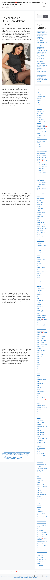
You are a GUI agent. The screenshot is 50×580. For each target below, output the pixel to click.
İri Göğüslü (40, 300)
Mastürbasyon (40, 422)
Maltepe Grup (20, 453)
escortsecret (4, 576)
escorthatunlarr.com (18, 577)
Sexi (38, 488)
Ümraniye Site (40, 548)
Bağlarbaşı (40, 216)
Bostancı (39, 234)
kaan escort (46, 576)
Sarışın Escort (40, 484)
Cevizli (39, 250)
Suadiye (39, 500)
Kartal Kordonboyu (42, 344)
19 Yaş (39, 98)
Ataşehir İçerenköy (41, 172)
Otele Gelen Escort (42, 468)
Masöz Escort (40, 420)
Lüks (38, 393)
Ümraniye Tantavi (41, 550)
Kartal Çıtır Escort (41, 327)
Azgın (38, 210)
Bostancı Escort (41, 237)
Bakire (38, 218)
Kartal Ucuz (40, 354)
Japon (38, 302)
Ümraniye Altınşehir (42, 516)
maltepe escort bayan (25, 452)
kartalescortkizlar (21, 576)
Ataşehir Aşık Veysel (42, 151)
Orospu (39, 466)
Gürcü (38, 296)
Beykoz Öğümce (41, 232)
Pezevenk (39, 474)
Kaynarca (39, 356)
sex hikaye (34, 577)
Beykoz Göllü (40, 230)
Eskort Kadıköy (41, 271)
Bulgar (39, 239)
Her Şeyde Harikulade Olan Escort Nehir (12, 458)
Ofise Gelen (13, 456)
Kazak (38, 358)
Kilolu (38, 360)
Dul (38, 265)
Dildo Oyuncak (41, 259)
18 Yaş (39, 94)
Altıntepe (39, 115)
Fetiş (38, 275)
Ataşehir (39, 149)
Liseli (38, 389)
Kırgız (38, 364)
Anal (38, 144)
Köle (38, 366)
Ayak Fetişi (40, 202)
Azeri (5, 452)
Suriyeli (39, 503)
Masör (6, 454)
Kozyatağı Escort (41, 379)
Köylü (38, 377)
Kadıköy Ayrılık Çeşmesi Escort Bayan (41, 312)
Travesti (39, 507)
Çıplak (38, 257)
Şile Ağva (39, 492)
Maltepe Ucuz (40, 411)
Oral (38, 460)
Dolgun (39, 261)
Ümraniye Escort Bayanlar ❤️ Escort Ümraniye (42, 538)
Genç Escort (40, 282)
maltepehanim (38, 576)
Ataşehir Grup (40, 170)
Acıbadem (39, 109)
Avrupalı (39, 200)
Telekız (39, 505)
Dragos (39, 263)
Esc (38, 269)
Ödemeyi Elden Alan (6, 456)
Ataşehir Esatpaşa (41, 157)
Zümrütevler (40, 565)
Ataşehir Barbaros (41, 155)
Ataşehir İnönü (40, 174)
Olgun (38, 451)
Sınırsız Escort (40, 498)
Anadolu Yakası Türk (42, 139)
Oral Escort (40, 462)
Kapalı (38, 322)
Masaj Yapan (40, 416)
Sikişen (39, 490)
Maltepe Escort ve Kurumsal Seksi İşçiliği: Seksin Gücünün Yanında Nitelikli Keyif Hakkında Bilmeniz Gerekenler (41, 57)
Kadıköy (39, 304)
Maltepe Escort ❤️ (17, 452)
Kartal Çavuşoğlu (41, 324)
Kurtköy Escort (41, 383)
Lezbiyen (39, 387)
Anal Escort (40, 146)
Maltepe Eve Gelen (13, 453)
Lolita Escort (40, 391)
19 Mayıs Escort (41, 96)
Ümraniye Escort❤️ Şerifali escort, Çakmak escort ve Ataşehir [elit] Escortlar (21, 3)
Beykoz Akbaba (41, 222)
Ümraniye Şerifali (41, 545)
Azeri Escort (40, 208)
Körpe (38, 375)
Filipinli (39, 277)
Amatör (39, 117)
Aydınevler (40, 204)
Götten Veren (40, 288)
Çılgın (38, 255)
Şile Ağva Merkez (41, 494)
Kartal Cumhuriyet (41, 329)
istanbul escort (27, 577)
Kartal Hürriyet (41, 342)
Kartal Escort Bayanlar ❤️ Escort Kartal (42, 332)
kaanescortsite (30, 576)
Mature (39, 424)
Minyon (11, 454)
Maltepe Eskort (5, 453)
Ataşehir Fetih (40, 168)
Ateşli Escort (40, 198)
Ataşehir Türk (40, 194)
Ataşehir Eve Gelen (42, 164)
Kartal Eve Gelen (41, 340)
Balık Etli (39, 220)
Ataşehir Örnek (41, 191)
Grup (38, 292)
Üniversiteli (40, 557)
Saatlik (39, 478)
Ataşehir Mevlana (41, 182)
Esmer (38, 273)
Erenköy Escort (41, 267)
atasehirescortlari (12, 576)
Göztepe (39, 290)
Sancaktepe (40, 480)
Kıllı (38, 362)
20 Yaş (39, 100)
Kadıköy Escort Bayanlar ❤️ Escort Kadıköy (42, 319)
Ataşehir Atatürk (41, 153)
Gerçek (39, 286)
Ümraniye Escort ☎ (42, 534)
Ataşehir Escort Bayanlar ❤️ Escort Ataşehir (42, 161)
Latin (38, 385)
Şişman (39, 496)
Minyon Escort (17, 454)
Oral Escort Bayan (41, 464)
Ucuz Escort (40, 511)
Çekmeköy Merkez (41, 248)
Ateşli (38, 196)
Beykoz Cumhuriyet (42, 228)
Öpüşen (39, 457)
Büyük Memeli (40, 241)
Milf (9, 454)
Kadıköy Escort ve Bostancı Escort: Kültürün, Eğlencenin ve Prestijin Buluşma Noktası (42, 78)
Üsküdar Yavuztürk (42, 559)
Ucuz (38, 509)
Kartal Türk (40, 352)
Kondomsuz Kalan (41, 371)
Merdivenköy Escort (42, 426)
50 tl (38, 105)
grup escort (40, 294)
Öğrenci (28, 456)
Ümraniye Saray (41, 543)
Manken (25, 453)
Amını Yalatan (40, 119)
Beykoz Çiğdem (41, 224)
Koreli (38, 373)
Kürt (38, 381)
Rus (38, 476)
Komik (38, 368)
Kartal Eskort (40, 338)
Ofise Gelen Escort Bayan (21, 456)
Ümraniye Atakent (41, 519)
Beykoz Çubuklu (41, 226)
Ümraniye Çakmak (41, 523)
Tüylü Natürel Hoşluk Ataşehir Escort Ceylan (13, 457)
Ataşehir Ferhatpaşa (42, 166)
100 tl (38, 92)
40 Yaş (39, 102)
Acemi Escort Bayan (42, 107)
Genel (38, 284)
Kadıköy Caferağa (41, 315)
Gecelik (39, 279)
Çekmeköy (40, 243)
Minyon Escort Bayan (24, 454)
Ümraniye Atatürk (41, 521)
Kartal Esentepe (41, 336)
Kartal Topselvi (41, 350)
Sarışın (39, 482)
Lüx (38, 395)
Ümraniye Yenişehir (42, 552)
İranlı (38, 298)
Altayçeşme (40, 113)
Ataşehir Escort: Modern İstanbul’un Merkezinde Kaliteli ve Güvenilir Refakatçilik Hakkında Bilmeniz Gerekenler (42, 35)
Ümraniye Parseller (42, 541)
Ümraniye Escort (44, 4)
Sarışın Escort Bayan (42, 486)
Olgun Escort (40, 453)
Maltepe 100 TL (9, 452)
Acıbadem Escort (41, 111)
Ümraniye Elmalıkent (42, 532)
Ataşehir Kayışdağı (42, 176)
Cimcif (38, 253)
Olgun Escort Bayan (42, 455)
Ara (38, 14)
